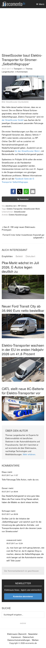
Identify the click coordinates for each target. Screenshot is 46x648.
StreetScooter (19, 211)
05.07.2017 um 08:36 (10, 514)
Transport (18, 68)
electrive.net (11, 205)
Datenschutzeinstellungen (18, 639)
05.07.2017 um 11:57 (10, 475)
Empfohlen (7, 256)
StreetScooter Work (31, 208)
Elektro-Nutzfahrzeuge (18, 214)
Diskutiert (30, 256)
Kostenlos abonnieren (23, 596)
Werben (35, 639)
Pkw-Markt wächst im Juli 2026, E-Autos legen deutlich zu (20, 267)
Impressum (16, 636)
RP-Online (22, 205)
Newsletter (24, 199)
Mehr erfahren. (29, 454)
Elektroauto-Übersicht (16, 633)
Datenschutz (28, 636)
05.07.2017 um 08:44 (10, 491)
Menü (41, 4)
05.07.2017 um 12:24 (14, 543)
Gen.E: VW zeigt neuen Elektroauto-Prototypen (19, 228)
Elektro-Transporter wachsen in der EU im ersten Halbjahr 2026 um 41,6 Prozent (23, 349)
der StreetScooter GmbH (13, 119)
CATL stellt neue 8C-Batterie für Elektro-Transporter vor (23, 390)
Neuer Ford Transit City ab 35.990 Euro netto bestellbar (23, 308)
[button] (13, 191)
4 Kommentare (21, 71)
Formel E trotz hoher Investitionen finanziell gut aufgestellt (23, 236)
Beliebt (19, 256)
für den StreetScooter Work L (28, 150)
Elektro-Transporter (15, 208)
